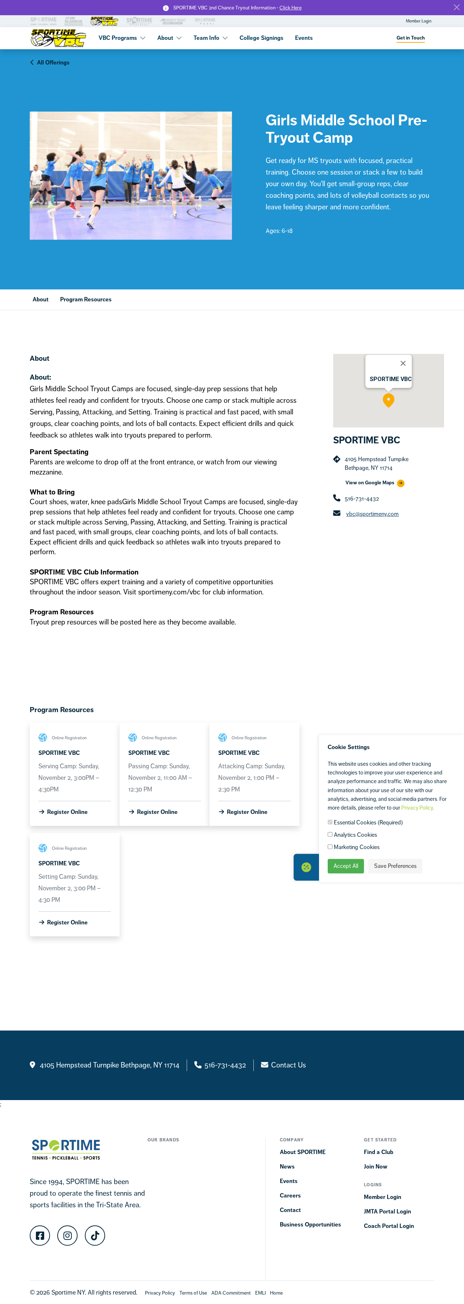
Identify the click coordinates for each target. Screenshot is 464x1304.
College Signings (261, 37)
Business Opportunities (310, 1224)
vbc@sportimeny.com (372, 513)
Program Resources (86, 299)
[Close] (457, 7)
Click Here (290, 8)
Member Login (418, 21)
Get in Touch (411, 38)
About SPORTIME (303, 1152)
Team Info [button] (207, 37)
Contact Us (288, 1065)
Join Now (376, 1166)
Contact (290, 1210)
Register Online (67, 811)
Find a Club (378, 1152)
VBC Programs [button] (118, 37)
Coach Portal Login (389, 1225)
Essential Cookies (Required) (367, 822)
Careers (290, 1195)
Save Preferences (395, 865)
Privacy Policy (417, 807)
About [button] (166, 37)
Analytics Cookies (354, 834)
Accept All (346, 865)
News (287, 1166)
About (41, 299)
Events (304, 37)
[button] (388, 400)
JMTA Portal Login (387, 1211)
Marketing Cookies (356, 847)
